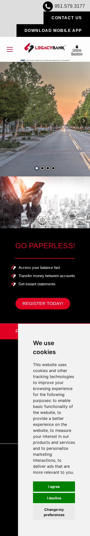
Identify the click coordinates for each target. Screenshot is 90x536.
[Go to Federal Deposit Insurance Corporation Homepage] (45, 60)
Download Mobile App (53, 30)
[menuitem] (10, 49)
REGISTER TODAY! (42, 303)
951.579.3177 (69, 6)
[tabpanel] (45, 119)
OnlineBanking (76, 51)
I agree (54, 486)
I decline (54, 498)
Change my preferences (54, 512)
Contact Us (67, 18)
